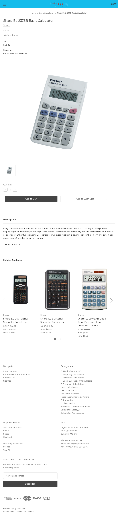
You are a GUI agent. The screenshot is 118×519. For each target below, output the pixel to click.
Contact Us (9, 377)
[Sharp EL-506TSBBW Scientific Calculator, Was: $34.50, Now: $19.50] (20, 289)
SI (4, 440)
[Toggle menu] (4, 4)
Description (9, 219)
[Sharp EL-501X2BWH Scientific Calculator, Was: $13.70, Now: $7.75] (57, 289)
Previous (4, 300)
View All (6, 450)
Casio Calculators (70, 387)
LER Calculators (69, 390)
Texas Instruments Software (75, 397)
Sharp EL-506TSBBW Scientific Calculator (15, 320)
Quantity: (7, 184)
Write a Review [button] (11, 35)
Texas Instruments (12, 427)
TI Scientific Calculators (72, 377)
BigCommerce (19, 508)
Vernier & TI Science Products (75, 406)
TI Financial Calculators (72, 384)
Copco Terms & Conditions (16, 374)
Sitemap (7, 381)
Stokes (6, 446)
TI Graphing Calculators (73, 374)
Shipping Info (10, 371)
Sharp (6, 434)
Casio (6, 430)
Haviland (7, 437)
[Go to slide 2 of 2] (60, 339)
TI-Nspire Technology (71, 371)
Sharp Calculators (70, 393)
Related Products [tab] (12, 260)
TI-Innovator (67, 400)
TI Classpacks (68, 403)
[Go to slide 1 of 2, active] (55, 339)
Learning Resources (13, 443)
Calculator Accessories (72, 413)
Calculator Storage (70, 409)
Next (111, 300)
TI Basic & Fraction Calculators (76, 381)
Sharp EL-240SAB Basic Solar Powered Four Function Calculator (92, 322)
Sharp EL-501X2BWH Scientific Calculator (52, 320)
